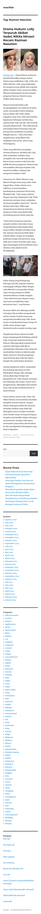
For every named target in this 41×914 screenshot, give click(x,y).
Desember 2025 (11, 534)
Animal (8, 621)
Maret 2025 (10, 558)
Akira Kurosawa (11, 615)
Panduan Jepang (12, 752)
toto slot (6, 875)
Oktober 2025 (11, 540)
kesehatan (9, 725)
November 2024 (12, 570)
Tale (7, 806)
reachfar (8, 7)
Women (8, 823)
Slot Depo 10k (9, 845)
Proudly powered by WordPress (21, 910)
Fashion (8, 675)
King (7, 728)
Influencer (9, 710)
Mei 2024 (9, 588)
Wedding (9, 818)
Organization (10, 749)
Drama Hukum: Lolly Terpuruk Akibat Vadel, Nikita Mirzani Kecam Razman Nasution (18, 36)
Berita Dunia (10, 630)
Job (6, 719)
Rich (7, 776)
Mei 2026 (9, 525)
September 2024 (12, 576)
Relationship (10, 770)
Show (7, 794)
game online (10, 690)
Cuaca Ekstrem (11, 657)
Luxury (8, 731)
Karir (7, 722)
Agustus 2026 (11, 520)
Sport (7, 800)
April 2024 (9, 591)
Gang (7, 693)
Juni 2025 (9, 549)
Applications (10, 624)
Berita (7, 627)
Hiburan (8, 707)
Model (8, 746)
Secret (8, 782)
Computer (9, 645)
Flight (7, 681)
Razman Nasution (9, 437)
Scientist (9, 779)
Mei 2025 (9, 552)
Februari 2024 (11, 597)
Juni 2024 (9, 585)
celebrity (16, 435)
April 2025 (9, 555)
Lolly (22, 435)
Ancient (8, 618)
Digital (8, 663)
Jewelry (8, 716)
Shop (7, 788)
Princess (8, 767)
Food (7, 684)
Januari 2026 (10, 531)
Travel (8, 812)
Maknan (8, 740)
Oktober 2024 (11, 573)
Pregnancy (9, 761)
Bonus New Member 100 (13, 869)
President (9, 764)
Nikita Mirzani (29, 435)
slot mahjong (8, 863)
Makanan (9, 737)
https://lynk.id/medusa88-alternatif (18, 889)
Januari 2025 (10, 564)
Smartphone (10, 797)
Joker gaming (8, 857)
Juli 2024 (9, 582)
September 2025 (12, 543)
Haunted (9, 701)
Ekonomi (9, 669)
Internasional (11, 713)
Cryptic (8, 654)
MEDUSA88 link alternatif (14, 895)
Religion (8, 773)
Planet (8, 755)
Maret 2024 (10, 594)
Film (7, 678)
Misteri (8, 743)
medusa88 (7, 901)
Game (7, 687)
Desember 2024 (11, 567)
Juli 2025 (9, 546)
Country (8, 648)
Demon (8, 660)
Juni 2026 (9, 523)
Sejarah (8, 785)
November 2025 (12, 537)
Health (8, 704)
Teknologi (9, 809)
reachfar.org (8, 75)
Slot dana (7, 851)
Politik (8, 758)
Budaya (8, 636)
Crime (7, 651)
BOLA (7, 633)
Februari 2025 (11, 561)
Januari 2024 (10, 600)
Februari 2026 (11, 528)
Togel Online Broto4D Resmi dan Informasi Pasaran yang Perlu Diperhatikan (19, 474)
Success (8, 803)
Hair (7, 699)
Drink (7, 666)
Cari (4, 449)
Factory (8, 672)
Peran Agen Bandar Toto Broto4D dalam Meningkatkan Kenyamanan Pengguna (20, 483)
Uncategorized (11, 815)
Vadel (18, 437)
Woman (8, 821)
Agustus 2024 (11, 579)
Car (6, 639)
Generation (10, 696)
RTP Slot (6, 839)
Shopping (9, 791)
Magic (7, 734)
